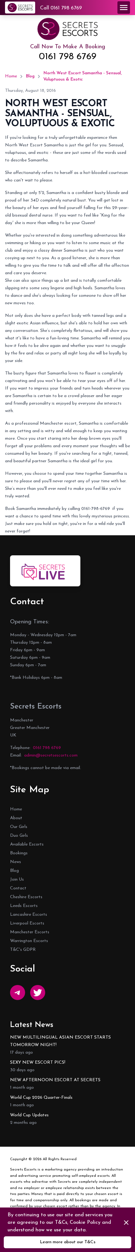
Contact (18, 888)
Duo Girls (19, 835)
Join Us (17, 879)
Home (11, 76)
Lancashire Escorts (28, 914)
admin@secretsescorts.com (51, 755)
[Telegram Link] (17, 992)
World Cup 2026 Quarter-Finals (41, 1097)
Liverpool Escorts (27, 923)
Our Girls (18, 827)
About (16, 818)
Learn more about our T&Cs (67, 1242)
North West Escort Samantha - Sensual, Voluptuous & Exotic (82, 76)
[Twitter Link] (37, 992)
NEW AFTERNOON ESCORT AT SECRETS (55, 1080)
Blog (30, 76)
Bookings (19, 853)
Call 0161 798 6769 (61, 8)
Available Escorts (27, 844)
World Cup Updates (29, 1115)
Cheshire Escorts (26, 897)
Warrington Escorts (29, 941)
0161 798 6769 (67, 57)
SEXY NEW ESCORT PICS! (37, 1062)
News (15, 862)
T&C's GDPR (23, 949)
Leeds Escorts (24, 906)
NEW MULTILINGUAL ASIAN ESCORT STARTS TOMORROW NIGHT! (60, 1041)
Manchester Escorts (29, 932)
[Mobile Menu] (123, 7)
